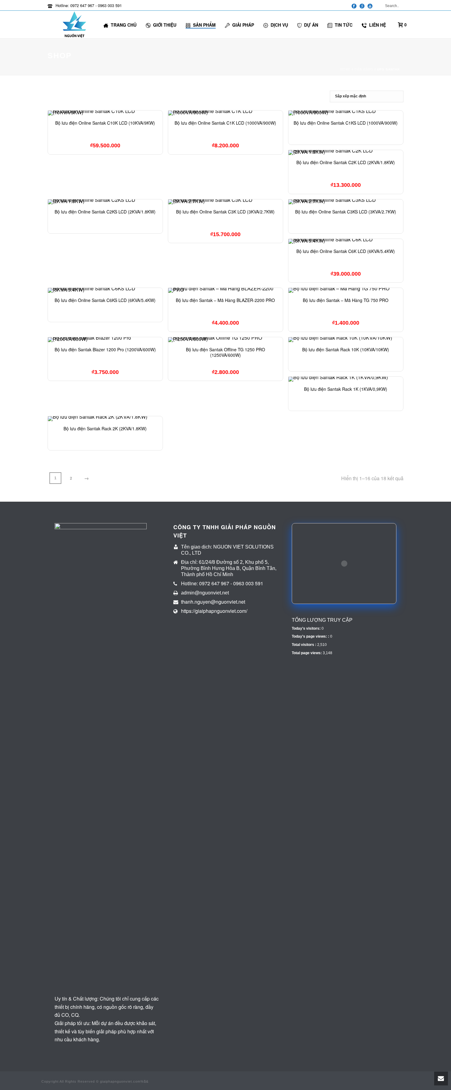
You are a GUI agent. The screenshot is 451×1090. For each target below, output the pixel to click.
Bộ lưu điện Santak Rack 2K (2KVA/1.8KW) (105, 428)
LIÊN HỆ (377, 25)
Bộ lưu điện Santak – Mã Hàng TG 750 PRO (345, 300)
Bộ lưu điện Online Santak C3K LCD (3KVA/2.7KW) (225, 212)
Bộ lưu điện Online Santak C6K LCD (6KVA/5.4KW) (345, 251)
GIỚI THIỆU (164, 25)
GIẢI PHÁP (243, 25)
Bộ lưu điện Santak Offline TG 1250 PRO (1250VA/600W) (225, 352)
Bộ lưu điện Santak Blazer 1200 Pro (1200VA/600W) (105, 349)
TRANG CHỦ (124, 25)
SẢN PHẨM (204, 25)
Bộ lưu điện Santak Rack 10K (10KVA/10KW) (345, 349)
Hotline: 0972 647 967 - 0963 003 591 (89, 5)
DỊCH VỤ (279, 25)
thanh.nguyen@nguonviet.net (213, 602)
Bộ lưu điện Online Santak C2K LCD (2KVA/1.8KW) (345, 162)
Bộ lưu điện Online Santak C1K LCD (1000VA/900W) (225, 123)
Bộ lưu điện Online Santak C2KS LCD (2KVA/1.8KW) (105, 212)
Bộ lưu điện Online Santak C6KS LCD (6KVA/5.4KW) (105, 300)
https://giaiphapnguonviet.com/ (214, 611)
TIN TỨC (344, 25)
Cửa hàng (363, 69)
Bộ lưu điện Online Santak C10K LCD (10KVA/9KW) (105, 123)
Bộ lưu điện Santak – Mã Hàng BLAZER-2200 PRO (225, 300)
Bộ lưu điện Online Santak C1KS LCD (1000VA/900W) (346, 123)
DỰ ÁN (311, 25)
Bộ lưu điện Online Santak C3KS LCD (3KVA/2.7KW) (345, 212)
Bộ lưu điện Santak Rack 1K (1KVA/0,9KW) (345, 389)
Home (345, 69)
